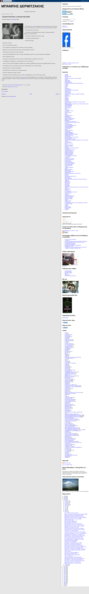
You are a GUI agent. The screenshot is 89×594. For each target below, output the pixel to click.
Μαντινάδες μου (68, 407)
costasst (66, 84)
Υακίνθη (66, 205)
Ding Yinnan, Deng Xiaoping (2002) (71, 540)
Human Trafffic (68, 93)
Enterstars (67, 88)
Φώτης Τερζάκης (68, 207)
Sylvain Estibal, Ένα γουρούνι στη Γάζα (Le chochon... (75, 529)
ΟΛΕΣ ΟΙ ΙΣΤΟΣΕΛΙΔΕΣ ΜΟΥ (71, 425)
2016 (65, 573)
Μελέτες (66, 409)
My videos (67, 352)
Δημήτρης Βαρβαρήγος (69, 133)
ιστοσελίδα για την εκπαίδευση (71, 155)
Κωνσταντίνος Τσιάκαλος (70, 163)
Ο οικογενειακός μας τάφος (70, 420)
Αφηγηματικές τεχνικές (69, 246)
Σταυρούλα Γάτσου (68, 197)
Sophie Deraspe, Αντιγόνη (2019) (71, 553)
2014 (65, 576)
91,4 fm (66, 273)
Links (66, 342)
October (66, 503)
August (66, 505)
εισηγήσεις (67, 387)
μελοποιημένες (68, 410)
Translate (71, 21)
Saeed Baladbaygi (68, 104)
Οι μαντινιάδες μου (68, 423)
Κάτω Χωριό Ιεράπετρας (69, 158)
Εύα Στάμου (67, 148)
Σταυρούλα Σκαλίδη (68, 198)
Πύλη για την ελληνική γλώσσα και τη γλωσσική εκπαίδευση (76, 187)
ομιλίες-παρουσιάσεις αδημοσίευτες (71, 427)
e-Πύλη (66, 86)
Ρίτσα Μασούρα (68, 192)
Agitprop (66, 74)
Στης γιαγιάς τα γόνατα (69, 439)
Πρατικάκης (67, 436)
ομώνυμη (23, 77)
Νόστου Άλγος (67, 182)
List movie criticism (68, 345)
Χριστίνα (66, 209)
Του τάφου (67, 451)
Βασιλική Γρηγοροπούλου (70, 118)
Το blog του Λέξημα (68, 203)
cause (66, 333)
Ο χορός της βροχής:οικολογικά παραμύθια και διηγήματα (76, 241)
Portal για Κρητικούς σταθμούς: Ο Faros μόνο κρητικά (75, 101)
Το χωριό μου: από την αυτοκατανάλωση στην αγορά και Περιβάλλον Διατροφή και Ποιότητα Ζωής (76, 248)
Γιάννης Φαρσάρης (68, 124)
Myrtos (66, 96)
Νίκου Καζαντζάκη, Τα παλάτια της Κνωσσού (73, 523)
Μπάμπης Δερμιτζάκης (22, 6)
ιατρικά (66, 396)
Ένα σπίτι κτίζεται (68, 388)
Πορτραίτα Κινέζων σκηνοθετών (71, 435)
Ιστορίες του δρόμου (69, 397)
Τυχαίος (66, 204)
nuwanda (66, 97)
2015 (65, 574)
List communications (69, 344)
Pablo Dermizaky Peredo (69, 520)
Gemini (66, 338)
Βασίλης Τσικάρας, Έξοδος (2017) (71, 521)
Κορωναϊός (67, 402)
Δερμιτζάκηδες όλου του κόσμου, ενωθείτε (70, 230)
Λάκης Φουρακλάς (68, 165)
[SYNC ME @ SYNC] (66, 64)
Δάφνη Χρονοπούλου (69, 130)
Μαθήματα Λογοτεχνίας (69, 405)
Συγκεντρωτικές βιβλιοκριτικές (70, 441)
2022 (65, 566)
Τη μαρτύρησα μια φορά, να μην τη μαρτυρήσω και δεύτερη (76, 202)
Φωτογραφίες (67, 454)
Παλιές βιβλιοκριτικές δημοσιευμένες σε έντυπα (74, 429)
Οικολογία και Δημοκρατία (70, 244)
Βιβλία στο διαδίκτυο (69, 119)
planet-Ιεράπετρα (68, 271)
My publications (68, 351)
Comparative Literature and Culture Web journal (74, 83)
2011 (65, 579)
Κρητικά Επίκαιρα (68, 161)
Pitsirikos (67, 99)
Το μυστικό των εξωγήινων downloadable (72, 447)
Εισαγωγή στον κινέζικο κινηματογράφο (72, 386)
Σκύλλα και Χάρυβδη (69, 196)
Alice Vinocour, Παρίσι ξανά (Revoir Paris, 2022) (74, 538)
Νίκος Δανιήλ (67, 177)
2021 (65, 567)
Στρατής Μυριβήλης (68, 440)
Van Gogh (67, 361)
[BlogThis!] (25, 85)
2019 (65, 570)
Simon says (67, 106)
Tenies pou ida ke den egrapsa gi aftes (72, 357)
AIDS (66, 332)
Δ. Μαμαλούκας (68, 128)
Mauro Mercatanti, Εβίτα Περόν (70, 522)
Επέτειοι (66, 390)
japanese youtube (68, 340)
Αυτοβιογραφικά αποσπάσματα (71, 371)
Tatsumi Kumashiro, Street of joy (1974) (72, 554)
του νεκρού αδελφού (69, 450)
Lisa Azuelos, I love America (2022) (71, 530)
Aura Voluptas (67, 81)
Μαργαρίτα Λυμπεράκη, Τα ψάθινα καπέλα (73, 561)
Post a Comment (5, 91)
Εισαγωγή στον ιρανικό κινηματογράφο (72, 385)
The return (67, 109)
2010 (65, 580)
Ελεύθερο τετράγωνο (69, 142)
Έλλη (66, 143)
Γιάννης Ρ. (67, 123)
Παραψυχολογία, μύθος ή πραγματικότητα (73, 245)
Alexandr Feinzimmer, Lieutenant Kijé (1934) (73, 557)
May (66, 509)
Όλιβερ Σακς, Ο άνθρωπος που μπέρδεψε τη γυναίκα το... (76, 548)
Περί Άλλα (67, 184)
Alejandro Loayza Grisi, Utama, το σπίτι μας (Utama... (75, 525)
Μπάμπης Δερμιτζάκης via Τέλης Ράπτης (72, 173)
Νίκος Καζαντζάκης (68, 417)
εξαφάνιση (67, 389)
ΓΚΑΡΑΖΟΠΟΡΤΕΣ (68, 127)
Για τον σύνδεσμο (68, 378)
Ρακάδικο (67, 189)
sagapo (66, 356)
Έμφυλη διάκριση (68, 551)
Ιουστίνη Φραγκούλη (69, 154)
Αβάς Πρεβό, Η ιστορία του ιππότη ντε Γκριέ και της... (75, 516)
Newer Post (4, 94)
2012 (65, 578)
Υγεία (66, 453)
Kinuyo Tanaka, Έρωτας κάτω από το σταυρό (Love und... (75, 546)
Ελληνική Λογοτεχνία (69, 144)
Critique (66, 85)
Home (31, 94)
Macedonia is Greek (69, 347)
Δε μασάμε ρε (67, 131)
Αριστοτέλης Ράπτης (69, 115)
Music (66, 350)
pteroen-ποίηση (68, 102)
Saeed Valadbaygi (68, 105)
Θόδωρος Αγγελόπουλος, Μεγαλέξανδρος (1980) (74, 515)
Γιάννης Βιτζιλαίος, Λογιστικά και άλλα (72, 122)
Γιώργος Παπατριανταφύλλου (70, 125)
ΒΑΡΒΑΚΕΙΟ (67, 116)
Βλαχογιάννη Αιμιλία (69, 376)
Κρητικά (66, 403)
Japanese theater (68, 339)
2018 (65, 571)
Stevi (66, 108)
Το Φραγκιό (67, 240)
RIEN (66, 355)
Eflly (66, 87)
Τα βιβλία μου (67, 445)
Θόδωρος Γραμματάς (69, 153)
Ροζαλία (66, 193)
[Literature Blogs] (64, 26)
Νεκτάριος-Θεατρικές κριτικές (70, 176)
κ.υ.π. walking (67, 156)
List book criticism (68, 343)
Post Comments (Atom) (11, 96)
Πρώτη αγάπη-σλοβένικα (69, 438)
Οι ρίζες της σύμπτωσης (69, 424)
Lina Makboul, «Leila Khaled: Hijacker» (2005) (73, 542)
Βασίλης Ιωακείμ (68, 117)
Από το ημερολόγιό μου (69, 369)
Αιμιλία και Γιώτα (68, 112)
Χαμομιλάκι (67, 208)
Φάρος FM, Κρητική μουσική (70, 275)
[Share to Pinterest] (29, 85)
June (66, 508)
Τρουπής (66, 452)
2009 (65, 582)
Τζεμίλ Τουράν (67, 201)
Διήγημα (66, 382)
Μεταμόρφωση (67, 172)
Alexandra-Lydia (68, 76)
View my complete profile (67, 464)
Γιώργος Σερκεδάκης (69, 126)
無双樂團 (66, 457)
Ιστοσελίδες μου (68, 398)
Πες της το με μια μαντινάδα (70, 433)
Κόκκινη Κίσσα (68, 160)
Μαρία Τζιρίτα (67, 170)
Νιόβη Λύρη (67, 181)
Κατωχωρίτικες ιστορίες (69, 399)
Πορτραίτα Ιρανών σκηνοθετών (71, 434)
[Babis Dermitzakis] (66, 46)
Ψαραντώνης (67, 456)
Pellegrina (67, 98)
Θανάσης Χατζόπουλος (69, 151)
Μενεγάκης (67, 411)
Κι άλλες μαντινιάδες (69, 400)
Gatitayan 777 (67, 91)
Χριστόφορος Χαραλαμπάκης (70, 455)
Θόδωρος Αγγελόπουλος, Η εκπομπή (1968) (73, 518)
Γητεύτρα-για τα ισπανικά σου (70, 121)
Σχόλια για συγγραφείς (69, 444)
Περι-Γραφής (67, 185)
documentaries (68, 336)
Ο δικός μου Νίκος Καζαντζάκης (71, 418)
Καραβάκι (67, 157)
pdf (65, 353)
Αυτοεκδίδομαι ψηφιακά (69, 372)
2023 (65, 499)
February (66, 564)
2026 (65, 496)
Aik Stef (66, 75)
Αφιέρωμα (67, 374)
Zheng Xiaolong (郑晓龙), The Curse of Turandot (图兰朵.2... (76, 533)
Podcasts (67, 354)
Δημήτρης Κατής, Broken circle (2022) (72, 527)
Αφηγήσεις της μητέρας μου (70, 373)
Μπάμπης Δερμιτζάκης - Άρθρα (71, 414)
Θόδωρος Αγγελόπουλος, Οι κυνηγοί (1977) (73, 563)
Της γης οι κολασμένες (69, 555)
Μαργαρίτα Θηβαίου (69, 169)
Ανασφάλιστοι (67, 367)
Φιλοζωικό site (67, 206)
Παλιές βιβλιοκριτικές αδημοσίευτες (71, 428)
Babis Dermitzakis (68, 82)
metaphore (67, 349)
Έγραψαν (67, 383)
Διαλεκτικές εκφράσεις (69, 379)
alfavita (66, 77)
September (67, 504)
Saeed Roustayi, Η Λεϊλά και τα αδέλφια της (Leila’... (75, 524)
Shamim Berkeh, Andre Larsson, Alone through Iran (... (75, 558)
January (66, 565)
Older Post (58, 94)
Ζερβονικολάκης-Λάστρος (70, 149)
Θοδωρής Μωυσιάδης (69, 152)
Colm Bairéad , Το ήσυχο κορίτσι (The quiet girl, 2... (74, 559)
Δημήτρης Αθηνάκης (69, 132)
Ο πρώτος (67, 421)
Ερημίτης (66, 146)
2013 (65, 577)
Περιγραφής (67, 186)
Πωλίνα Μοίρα (67, 188)
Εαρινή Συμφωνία (68, 138)
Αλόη (66, 113)
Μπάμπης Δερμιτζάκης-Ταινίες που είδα (11, 86)
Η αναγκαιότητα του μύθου (70, 243)
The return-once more (69, 110)
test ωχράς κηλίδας (68, 358)
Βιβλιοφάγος (67, 120)
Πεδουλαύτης (67, 432)
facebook (66, 337)
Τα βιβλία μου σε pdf (69, 446)
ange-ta (66, 79)
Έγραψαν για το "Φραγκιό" (70, 384)
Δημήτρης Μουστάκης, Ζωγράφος (71, 134)
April (66, 510)
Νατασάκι (67, 174)
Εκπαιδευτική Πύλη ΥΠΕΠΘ (70, 139)
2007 (65, 584)
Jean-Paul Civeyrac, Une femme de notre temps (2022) (75, 531)
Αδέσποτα (67, 366)
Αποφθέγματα (67, 370)
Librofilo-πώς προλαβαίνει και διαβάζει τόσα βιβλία (74, 94)
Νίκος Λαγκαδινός (68, 178)
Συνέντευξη (67, 443)
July (66, 506)
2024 (65, 498)
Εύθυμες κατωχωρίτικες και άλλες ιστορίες (73, 392)
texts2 (66, 359)
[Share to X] (26, 85)
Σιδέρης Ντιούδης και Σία (69, 195)
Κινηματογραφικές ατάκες (70, 401)
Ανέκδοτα (67, 368)
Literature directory (65, 27)
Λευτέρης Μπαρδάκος (69, 167)
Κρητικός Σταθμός (68, 404)
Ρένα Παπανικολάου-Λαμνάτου (71, 191)
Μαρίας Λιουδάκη (68, 408)
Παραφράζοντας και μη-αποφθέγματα (72, 430)
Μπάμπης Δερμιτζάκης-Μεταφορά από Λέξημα (73, 415)
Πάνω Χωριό (67, 183)
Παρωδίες (67, 431)
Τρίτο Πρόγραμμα (68, 270)
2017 (65, 572)
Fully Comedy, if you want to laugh (71, 90)
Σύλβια (66, 199)
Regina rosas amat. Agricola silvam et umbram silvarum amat (76, 103)
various (66, 362)
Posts (65, 219)
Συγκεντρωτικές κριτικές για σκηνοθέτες (72, 442)
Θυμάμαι (66, 394)
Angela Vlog (67, 80)
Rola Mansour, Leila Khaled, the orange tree (73, 544)
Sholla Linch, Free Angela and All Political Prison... (74, 545)
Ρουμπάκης (67, 194)
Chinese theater (68, 334)
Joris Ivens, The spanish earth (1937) (72, 552)
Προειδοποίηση (68, 437)
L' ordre (66, 341)
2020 (65, 569)
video (66, 364)
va (65, 360)
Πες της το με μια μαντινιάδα (70, 239)
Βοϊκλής (66, 377)
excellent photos (68, 89)
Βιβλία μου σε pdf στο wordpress (71, 375)
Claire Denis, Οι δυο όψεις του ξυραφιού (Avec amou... (75, 560)
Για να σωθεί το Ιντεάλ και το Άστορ (71, 512)
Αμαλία (66, 114)
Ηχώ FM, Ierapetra (68, 272)
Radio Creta (67, 274)
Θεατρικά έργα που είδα (69, 393)
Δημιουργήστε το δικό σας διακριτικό (68, 47)
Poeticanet (67, 100)
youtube (66, 365)
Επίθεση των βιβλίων (69, 145)
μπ (65, 413)
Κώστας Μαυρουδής (69, 164)
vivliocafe (67, 111)
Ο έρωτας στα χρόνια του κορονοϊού (72, 419)
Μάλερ (66, 168)
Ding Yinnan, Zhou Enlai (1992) (70, 541)
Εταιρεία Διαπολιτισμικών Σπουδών (71, 147)
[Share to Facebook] (28, 85)
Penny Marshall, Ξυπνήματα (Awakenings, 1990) (74, 547)
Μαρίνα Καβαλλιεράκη (69, 171)
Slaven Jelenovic (68, 107)
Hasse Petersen (68, 92)
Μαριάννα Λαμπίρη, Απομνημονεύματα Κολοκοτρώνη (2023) (76, 514)
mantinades (67, 348)
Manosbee (67, 95)
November (67, 502)
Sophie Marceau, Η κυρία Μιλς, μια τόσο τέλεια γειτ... (75, 534)
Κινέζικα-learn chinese (69, 159)
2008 (65, 583)
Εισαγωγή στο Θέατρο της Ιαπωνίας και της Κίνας (74, 242)
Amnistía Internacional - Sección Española (73, 78)
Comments (66, 221)
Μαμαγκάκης (67, 406)
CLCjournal (67, 335)
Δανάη (66, 129)
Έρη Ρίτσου (67, 391)
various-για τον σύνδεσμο (70, 363)
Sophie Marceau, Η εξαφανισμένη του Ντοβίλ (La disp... (75, 535)
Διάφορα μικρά (68, 380)
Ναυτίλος (66, 175)
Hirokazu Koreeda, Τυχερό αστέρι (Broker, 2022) (74, 536)
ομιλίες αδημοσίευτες (69, 426)
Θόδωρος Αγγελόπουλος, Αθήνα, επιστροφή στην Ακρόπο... (76, 517)
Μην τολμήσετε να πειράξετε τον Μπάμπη (73, 412)
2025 (65, 497)
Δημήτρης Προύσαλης (69, 135)
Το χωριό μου (67, 449)
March (66, 511)
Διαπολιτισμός (67, 136)
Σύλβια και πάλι (68, 200)
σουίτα (33, 26)
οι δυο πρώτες (67, 422)
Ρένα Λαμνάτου (68, 190)
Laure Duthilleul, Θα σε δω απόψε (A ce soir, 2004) (74, 539)
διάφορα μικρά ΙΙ (68, 381)
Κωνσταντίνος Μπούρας (69, 162)
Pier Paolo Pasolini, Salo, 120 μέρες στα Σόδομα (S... (75, 528)
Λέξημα (66, 166)
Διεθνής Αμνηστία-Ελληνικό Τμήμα (71, 137)
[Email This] (24, 85)
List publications (68, 346)
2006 (65, 585)
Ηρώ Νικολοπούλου (68, 150)
